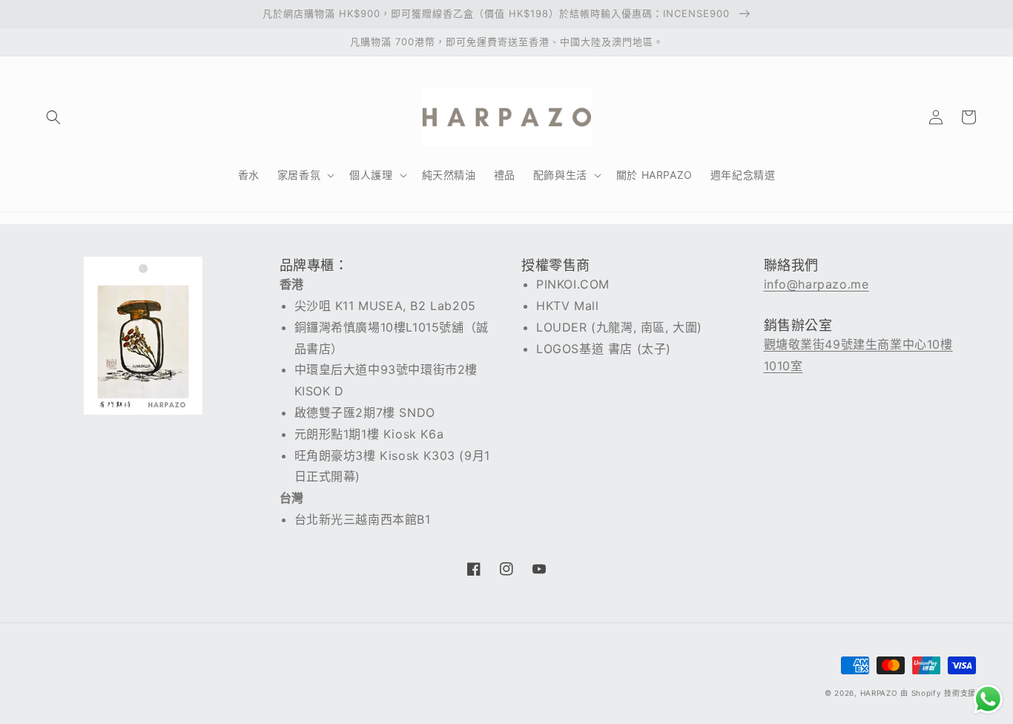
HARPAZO (879, 692)
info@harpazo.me (816, 284)
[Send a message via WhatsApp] (988, 699)
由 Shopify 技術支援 (938, 692)
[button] (53, 117)
